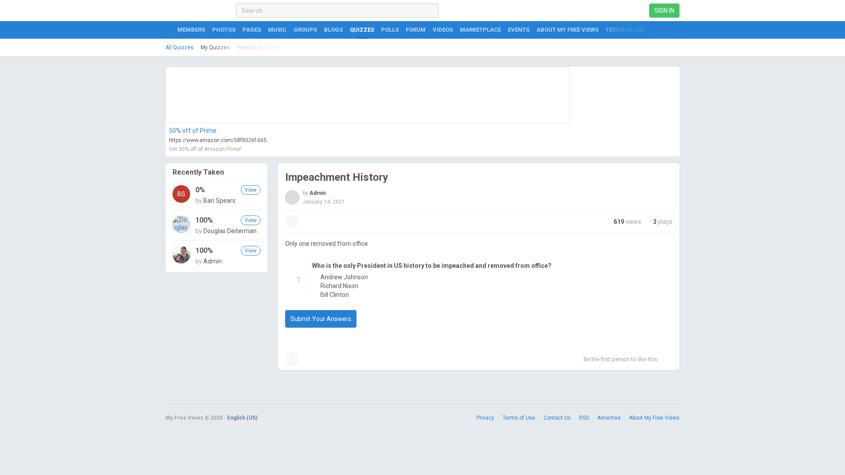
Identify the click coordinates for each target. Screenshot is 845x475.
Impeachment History (336, 177)
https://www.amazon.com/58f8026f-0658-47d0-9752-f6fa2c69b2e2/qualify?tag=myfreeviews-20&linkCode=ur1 (220, 140)
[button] (292, 222)
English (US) (242, 418)
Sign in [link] (664, 10)
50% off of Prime (193, 130)
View (251, 190)
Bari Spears (219, 200)
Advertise (609, 418)
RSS (584, 418)
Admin (212, 261)
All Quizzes (179, 47)
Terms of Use (519, 418)
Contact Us (557, 418)
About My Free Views (654, 418)
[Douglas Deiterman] (181, 224)
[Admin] (181, 254)
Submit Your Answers (320, 318)
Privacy (485, 418)
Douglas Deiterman (230, 230)
